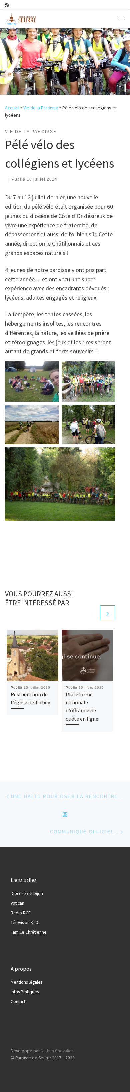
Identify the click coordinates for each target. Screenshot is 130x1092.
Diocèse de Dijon (27, 893)
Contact (18, 1001)
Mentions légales (26, 982)
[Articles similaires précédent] (91, 612)
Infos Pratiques (25, 992)
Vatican (17, 903)
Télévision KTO (24, 922)
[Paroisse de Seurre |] (21, 18)
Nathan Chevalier (57, 1051)
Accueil (12, 108)
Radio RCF (20, 913)
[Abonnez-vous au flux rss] (7, 5)
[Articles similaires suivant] (107, 612)
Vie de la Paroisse (40, 108)
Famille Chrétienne (29, 932)
